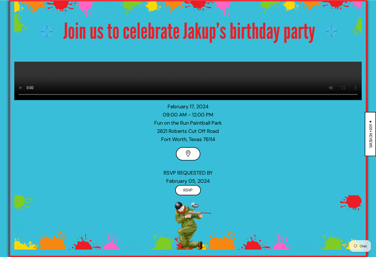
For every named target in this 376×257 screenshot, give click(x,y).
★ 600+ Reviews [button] (371, 134)
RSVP (188, 190)
